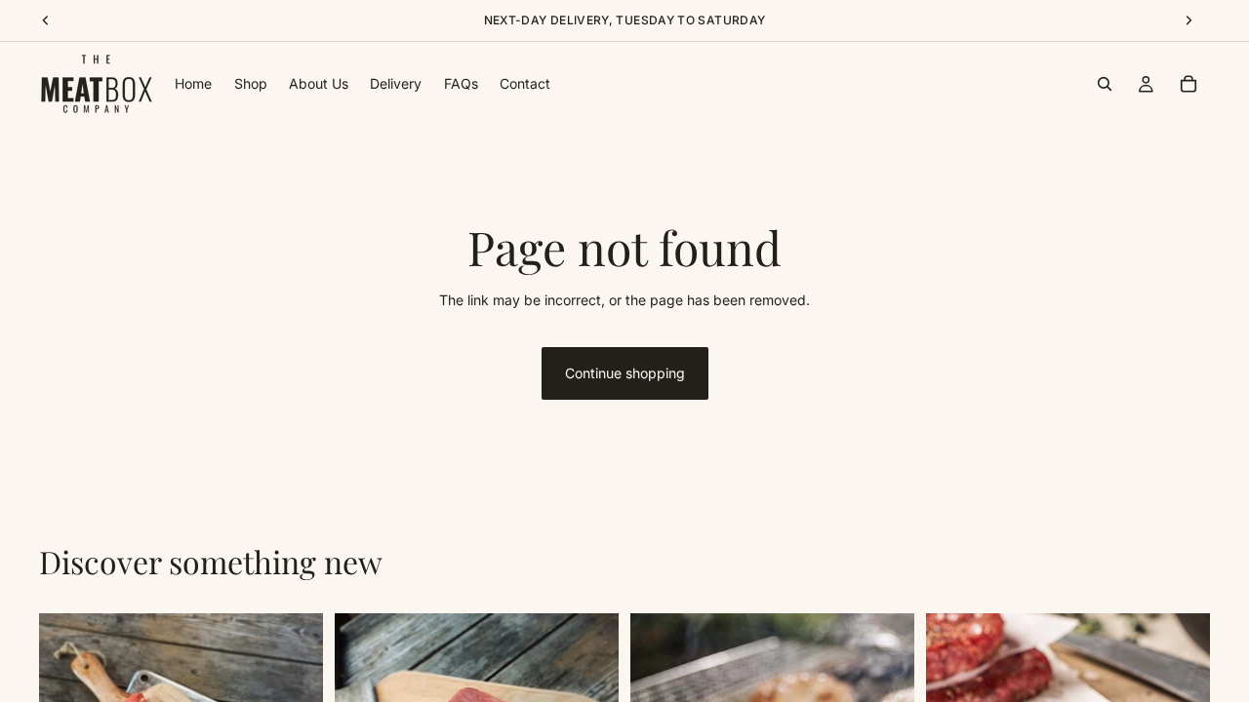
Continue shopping (625, 373)
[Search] (1104, 83)
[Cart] (1188, 83)
